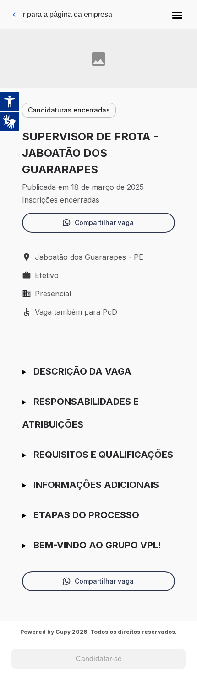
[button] (177, 14)
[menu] (177, 14)
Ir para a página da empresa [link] (66, 14)
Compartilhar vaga (104, 222)
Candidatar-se (99, 659)
